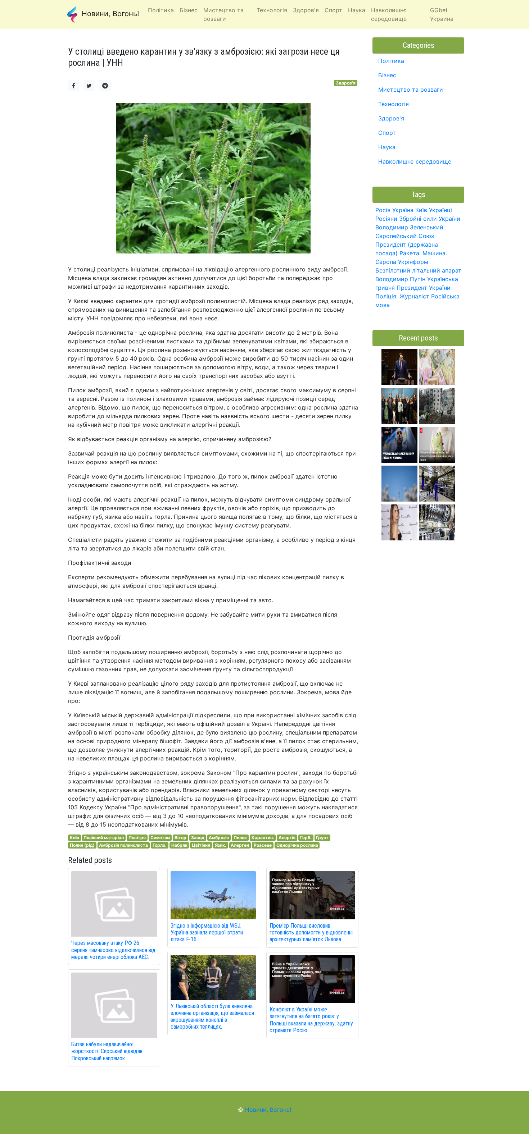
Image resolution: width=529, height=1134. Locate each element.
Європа (385, 261)
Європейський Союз (404, 235)
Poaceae (263, 845)
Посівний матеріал (103, 837)
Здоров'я (346, 83)
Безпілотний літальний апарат (418, 270)
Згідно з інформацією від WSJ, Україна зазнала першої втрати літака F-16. (207, 932)
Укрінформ (413, 261)
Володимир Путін (400, 279)
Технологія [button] (272, 10)
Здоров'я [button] (306, 10)
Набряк (179, 845)
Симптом (160, 837)
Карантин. (263, 837)
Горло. (160, 845)
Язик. (220, 845)
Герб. (306, 837)
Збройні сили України (429, 218)
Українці (440, 210)
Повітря (137, 837)
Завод (197, 837)
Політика (391, 60)
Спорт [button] (333, 10)
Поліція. (386, 296)
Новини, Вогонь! (109, 13)
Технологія (393, 104)
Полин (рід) (82, 845)
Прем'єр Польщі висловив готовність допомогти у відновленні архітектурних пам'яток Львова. (311, 932)
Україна (402, 210)
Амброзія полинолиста (123, 845)
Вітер (180, 837)
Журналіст (414, 296)
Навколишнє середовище (414, 161)
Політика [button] (161, 10)
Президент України (424, 287)
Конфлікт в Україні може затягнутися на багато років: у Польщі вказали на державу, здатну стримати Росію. (311, 1020)
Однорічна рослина (297, 845)
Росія (382, 210)
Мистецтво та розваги (410, 89)
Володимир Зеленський (409, 227)
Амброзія (219, 837)
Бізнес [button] (189, 10)
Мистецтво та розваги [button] (223, 14)
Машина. (434, 253)
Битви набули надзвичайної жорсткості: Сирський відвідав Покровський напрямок (107, 1051)
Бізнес (387, 75)
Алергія (287, 837)
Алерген (240, 845)
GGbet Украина (441, 14)
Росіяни (386, 218)
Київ (74, 837)
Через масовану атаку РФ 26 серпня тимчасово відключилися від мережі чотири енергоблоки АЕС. (113, 949)
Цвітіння (201, 845)
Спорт (387, 132)
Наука (386, 147)
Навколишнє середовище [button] (389, 14)
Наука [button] (356, 10)
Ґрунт (322, 837)
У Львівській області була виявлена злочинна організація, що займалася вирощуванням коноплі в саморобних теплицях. (212, 1016)
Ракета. (410, 253)
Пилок (240, 837)
